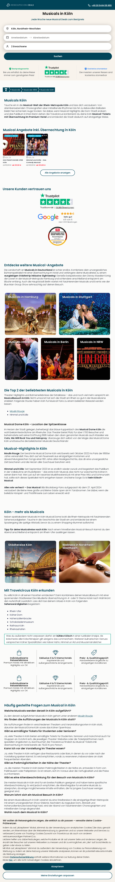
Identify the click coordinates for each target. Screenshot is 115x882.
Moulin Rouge (17, 411)
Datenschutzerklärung (22, 857)
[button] (57, 37)
